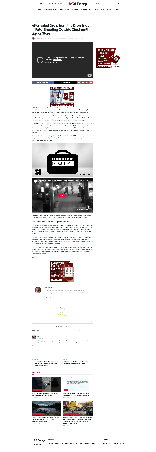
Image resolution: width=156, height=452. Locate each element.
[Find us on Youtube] (41, 4)
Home (39, 9)
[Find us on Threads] (61, 4)
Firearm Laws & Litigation (71, 414)
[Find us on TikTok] (55, 4)
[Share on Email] (91, 82)
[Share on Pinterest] (87, 82)
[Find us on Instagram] (46, 4)
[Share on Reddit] (79, 82)
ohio (36, 257)
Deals (81, 443)
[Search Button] (118, 3)
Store (77, 443)
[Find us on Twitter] (49, 4)
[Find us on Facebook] (106, 444)
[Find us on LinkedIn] (52, 4)
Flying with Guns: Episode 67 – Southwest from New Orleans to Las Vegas (45, 394)
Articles (37, 21)
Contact (116, 9)
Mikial (39, 336)
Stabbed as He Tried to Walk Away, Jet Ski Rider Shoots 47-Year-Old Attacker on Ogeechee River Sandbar (45, 419)
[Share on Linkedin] (83, 82)
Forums (66, 443)
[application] (62, 160)
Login (90, 322)
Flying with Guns (37, 390)
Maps (56, 443)
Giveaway (86, 443)
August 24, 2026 (67, 425)
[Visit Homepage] (78, 3)
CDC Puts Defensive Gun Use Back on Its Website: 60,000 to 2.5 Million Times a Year (77, 394)
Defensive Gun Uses (44, 21)
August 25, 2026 (36, 397)
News (68, 38)
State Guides (50, 443)
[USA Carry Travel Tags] (62, 97)
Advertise (93, 443)
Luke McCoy (39, 38)
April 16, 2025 (48, 38)
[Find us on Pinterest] (58, 4)
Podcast (72, 443)
